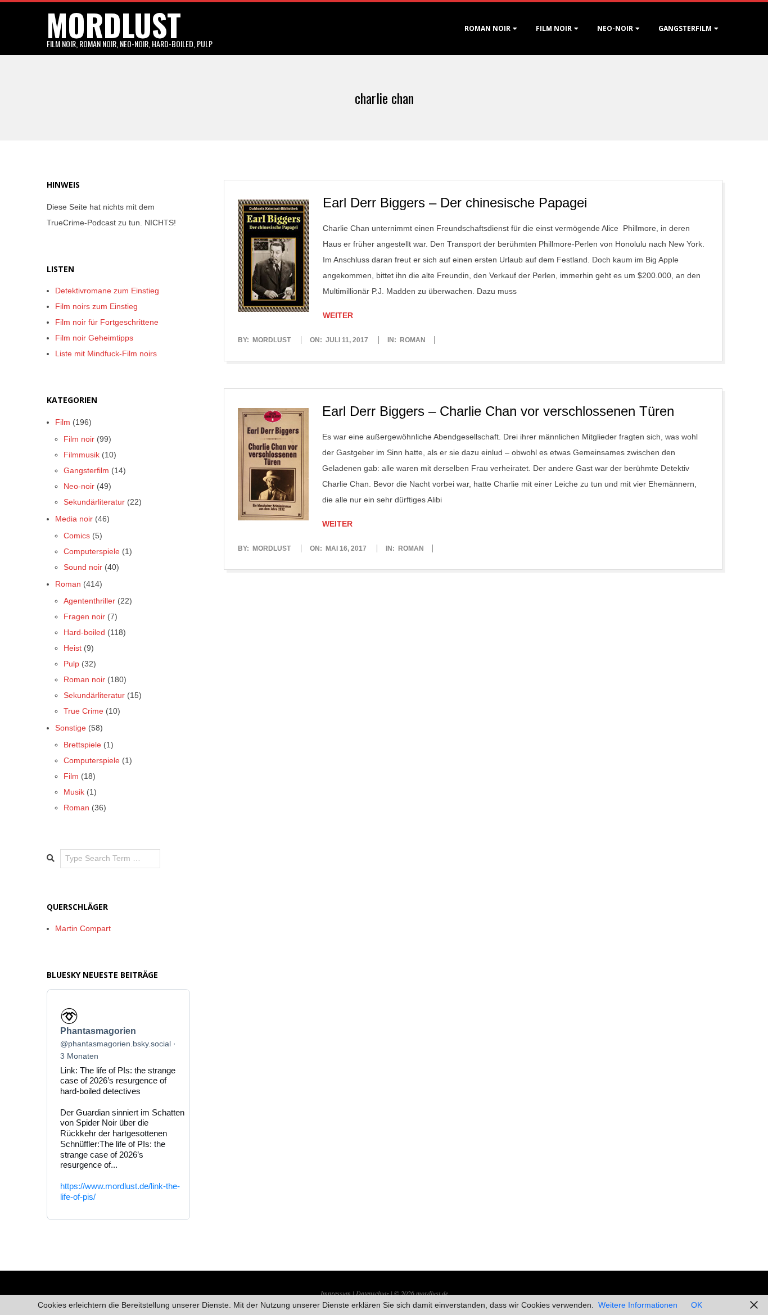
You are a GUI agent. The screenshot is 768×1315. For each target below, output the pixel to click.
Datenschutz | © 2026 (386, 1293)
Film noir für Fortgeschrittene (107, 322)
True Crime (83, 710)
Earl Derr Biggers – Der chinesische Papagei (455, 202)
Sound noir (83, 567)
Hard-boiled (84, 632)
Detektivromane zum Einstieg (107, 290)
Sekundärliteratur (94, 501)
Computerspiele (92, 551)
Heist (73, 647)
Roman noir (487, 28)
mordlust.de (432, 1293)
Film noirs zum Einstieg (96, 306)
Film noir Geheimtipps (94, 337)
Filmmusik (82, 454)
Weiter (338, 315)
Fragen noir (84, 616)
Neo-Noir (615, 28)
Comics (77, 535)
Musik (74, 791)
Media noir (74, 518)
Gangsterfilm (685, 28)
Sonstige (70, 727)
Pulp (71, 663)
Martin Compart (83, 928)
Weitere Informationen (637, 1304)
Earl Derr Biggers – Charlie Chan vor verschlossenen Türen (498, 411)
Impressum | (338, 1293)
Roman (413, 340)
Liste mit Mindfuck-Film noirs (106, 353)
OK (696, 1304)
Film (62, 422)
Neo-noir (79, 486)
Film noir (554, 28)
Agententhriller (89, 600)
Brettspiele (82, 744)
